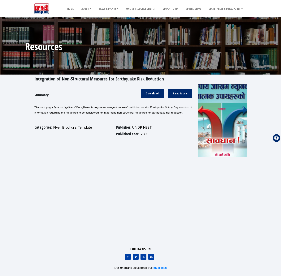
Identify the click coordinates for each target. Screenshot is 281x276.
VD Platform (170, 9)
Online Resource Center (140, 9)
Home (70, 9)
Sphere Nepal (193, 9)
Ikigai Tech (159, 267)
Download (152, 93)
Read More (180, 93)
